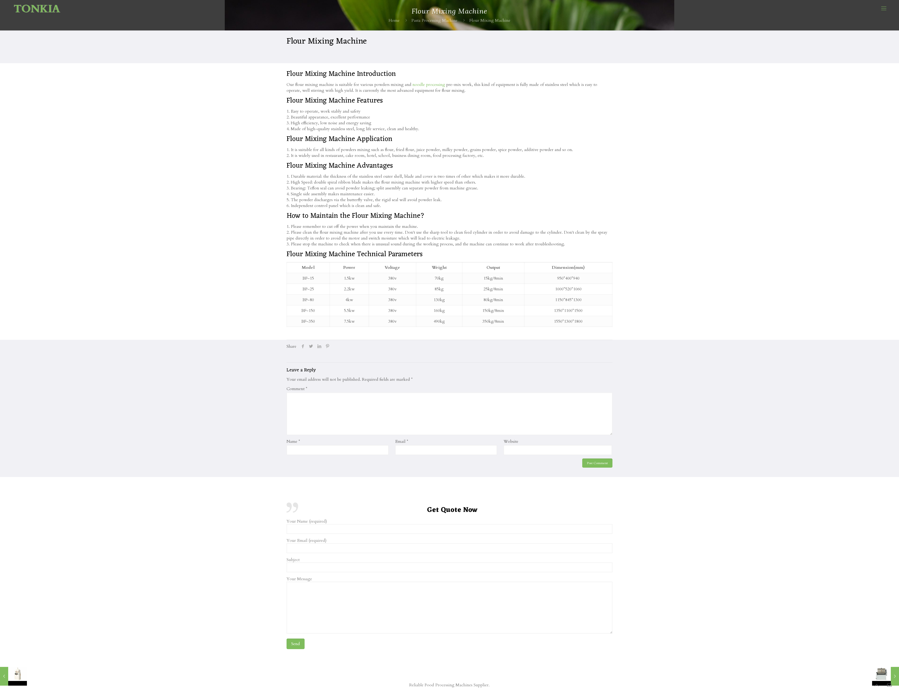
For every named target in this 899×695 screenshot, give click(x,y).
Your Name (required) (307, 521)
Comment (297, 389)
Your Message (299, 579)
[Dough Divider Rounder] (13, 676)
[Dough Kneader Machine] (885, 676)
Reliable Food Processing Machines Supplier (449, 685)
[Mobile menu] (884, 8)
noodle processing (429, 85)
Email (401, 441)
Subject (293, 560)
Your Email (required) (307, 540)
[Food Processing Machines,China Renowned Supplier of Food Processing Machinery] (37, 8)
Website (511, 441)
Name (293, 441)
